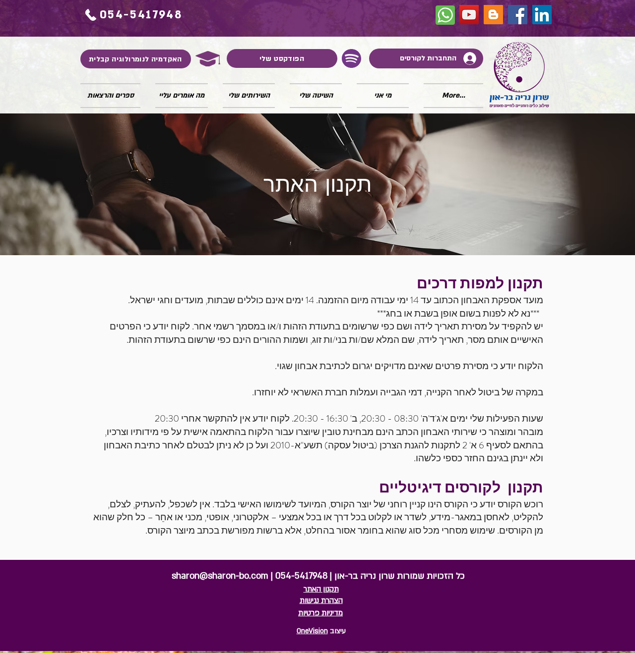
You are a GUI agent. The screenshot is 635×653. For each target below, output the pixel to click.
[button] (181, 95)
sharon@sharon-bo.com (220, 576)
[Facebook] (517, 14)
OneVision (312, 631)
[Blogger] (493, 14)
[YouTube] (469, 14)
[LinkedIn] (542, 14)
